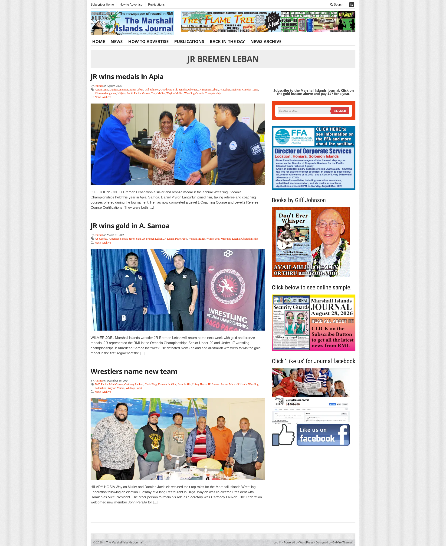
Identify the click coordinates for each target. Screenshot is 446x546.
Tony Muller (158, 93)
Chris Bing (151, 384)
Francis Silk (184, 384)
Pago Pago (181, 238)
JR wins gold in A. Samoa (130, 225)
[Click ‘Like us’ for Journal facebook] (313, 407)
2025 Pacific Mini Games (109, 384)
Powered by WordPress (298, 542)
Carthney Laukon (133, 384)
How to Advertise (131, 4)
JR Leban (225, 89)
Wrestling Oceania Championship (202, 93)
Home (98, 41)
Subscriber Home (102, 4)
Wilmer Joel (213, 238)
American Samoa (118, 238)
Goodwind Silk (169, 89)
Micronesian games (105, 93)
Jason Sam (135, 238)
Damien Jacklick (167, 384)
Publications (156, 4)
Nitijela (121, 93)
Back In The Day (227, 41)
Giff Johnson (152, 89)
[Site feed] (352, 4)
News (117, 41)
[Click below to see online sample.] (313, 323)
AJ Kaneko (101, 238)
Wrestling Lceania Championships (239, 238)
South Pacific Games (138, 93)
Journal (99, 85)
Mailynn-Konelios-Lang (244, 89)
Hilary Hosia (199, 384)
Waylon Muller (174, 93)
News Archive (266, 41)
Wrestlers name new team (134, 371)
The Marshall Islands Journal (123, 542)
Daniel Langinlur (118, 89)
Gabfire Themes (342, 542)
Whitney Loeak (134, 388)
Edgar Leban (136, 89)
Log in (277, 542)
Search (338, 4)
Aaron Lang (101, 89)
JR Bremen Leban (208, 89)
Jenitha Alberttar (188, 89)
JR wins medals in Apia (127, 76)
